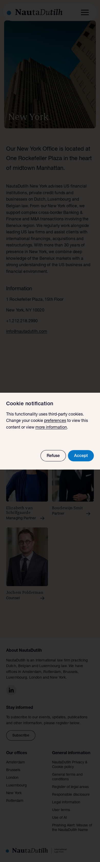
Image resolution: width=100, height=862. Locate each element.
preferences (55, 421)
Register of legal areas (70, 787)
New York (14, 793)
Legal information (66, 802)
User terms (61, 810)
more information (51, 428)
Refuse (53, 456)
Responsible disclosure (71, 795)
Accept (81, 456)
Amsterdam (15, 762)
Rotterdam (14, 801)
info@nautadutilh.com (26, 332)
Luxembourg (16, 785)
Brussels (13, 770)
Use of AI (59, 818)
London (12, 778)
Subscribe (20, 736)
